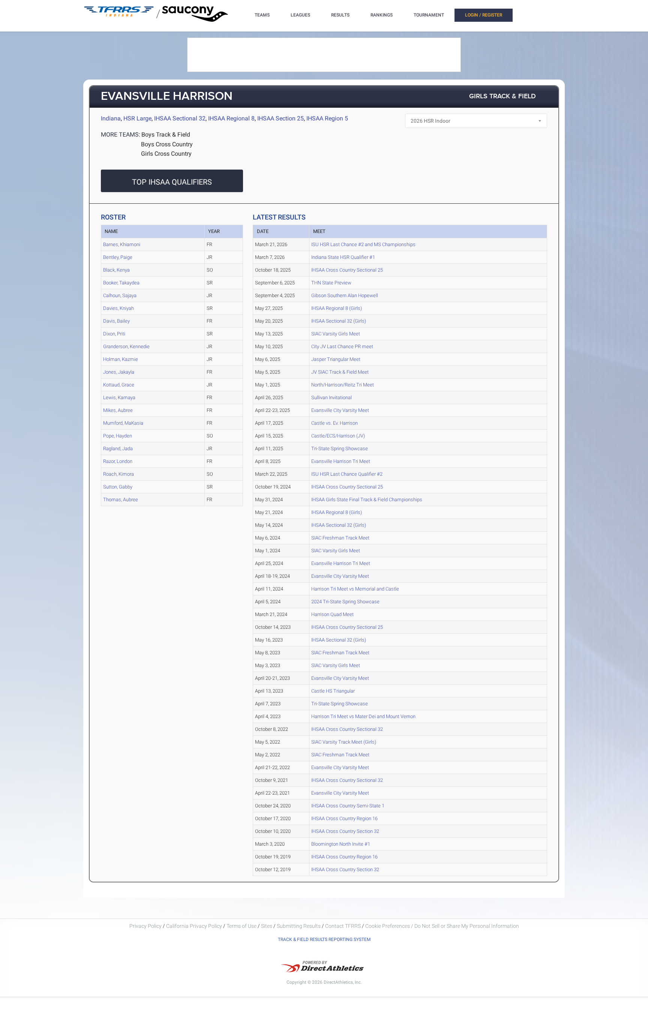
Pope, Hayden (117, 436)
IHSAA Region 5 (327, 118)
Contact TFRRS (343, 926)
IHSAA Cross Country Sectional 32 (347, 729)
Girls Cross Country (166, 153)
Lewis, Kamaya (119, 397)
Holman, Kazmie (120, 359)
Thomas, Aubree (120, 499)
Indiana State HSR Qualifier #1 (343, 257)
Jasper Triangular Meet (335, 359)
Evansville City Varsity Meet (340, 410)
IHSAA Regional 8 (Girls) (336, 308)
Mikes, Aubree (118, 410)
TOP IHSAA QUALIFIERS (172, 181)
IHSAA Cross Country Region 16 (344, 818)
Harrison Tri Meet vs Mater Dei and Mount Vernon (363, 716)
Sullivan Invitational (331, 397)
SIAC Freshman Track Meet (340, 538)
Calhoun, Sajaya (119, 295)
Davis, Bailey (116, 321)
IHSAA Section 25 (280, 118)
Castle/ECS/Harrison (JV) (338, 436)
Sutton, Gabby (117, 487)
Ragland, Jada (118, 448)
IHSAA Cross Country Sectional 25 (347, 270)
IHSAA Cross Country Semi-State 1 (347, 806)
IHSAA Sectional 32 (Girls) (338, 321)
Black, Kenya (116, 270)
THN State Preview (331, 283)
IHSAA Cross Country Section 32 (345, 831)
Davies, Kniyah (118, 308)
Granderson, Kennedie (126, 346)
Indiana (111, 118)
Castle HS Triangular (333, 691)
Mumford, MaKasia (123, 423)
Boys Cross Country (167, 144)
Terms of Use (241, 926)
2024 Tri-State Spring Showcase (345, 601)
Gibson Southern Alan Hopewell (344, 295)
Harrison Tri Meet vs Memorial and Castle (355, 589)
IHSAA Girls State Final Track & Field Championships (366, 499)
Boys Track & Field (165, 134)
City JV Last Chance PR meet (342, 346)
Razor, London (117, 461)
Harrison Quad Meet (332, 614)
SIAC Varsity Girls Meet (335, 334)
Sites (266, 926)
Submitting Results (299, 926)
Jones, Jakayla (118, 372)
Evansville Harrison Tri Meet (340, 461)
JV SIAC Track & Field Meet (340, 372)
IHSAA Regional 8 (231, 118)
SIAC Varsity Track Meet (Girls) (343, 742)
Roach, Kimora (118, 474)
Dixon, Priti (114, 334)
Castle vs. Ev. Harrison (334, 423)
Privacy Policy (145, 926)
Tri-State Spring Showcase (339, 448)
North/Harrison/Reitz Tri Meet (342, 385)
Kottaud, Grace (118, 385)
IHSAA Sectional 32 (180, 118)
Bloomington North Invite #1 (340, 844)
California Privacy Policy (194, 926)
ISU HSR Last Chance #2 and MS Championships (363, 244)
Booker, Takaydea (121, 283)
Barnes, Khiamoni (121, 244)
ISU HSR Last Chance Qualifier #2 (346, 474)
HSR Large (137, 118)
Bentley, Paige (117, 257)
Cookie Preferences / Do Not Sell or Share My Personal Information (442, 926)
